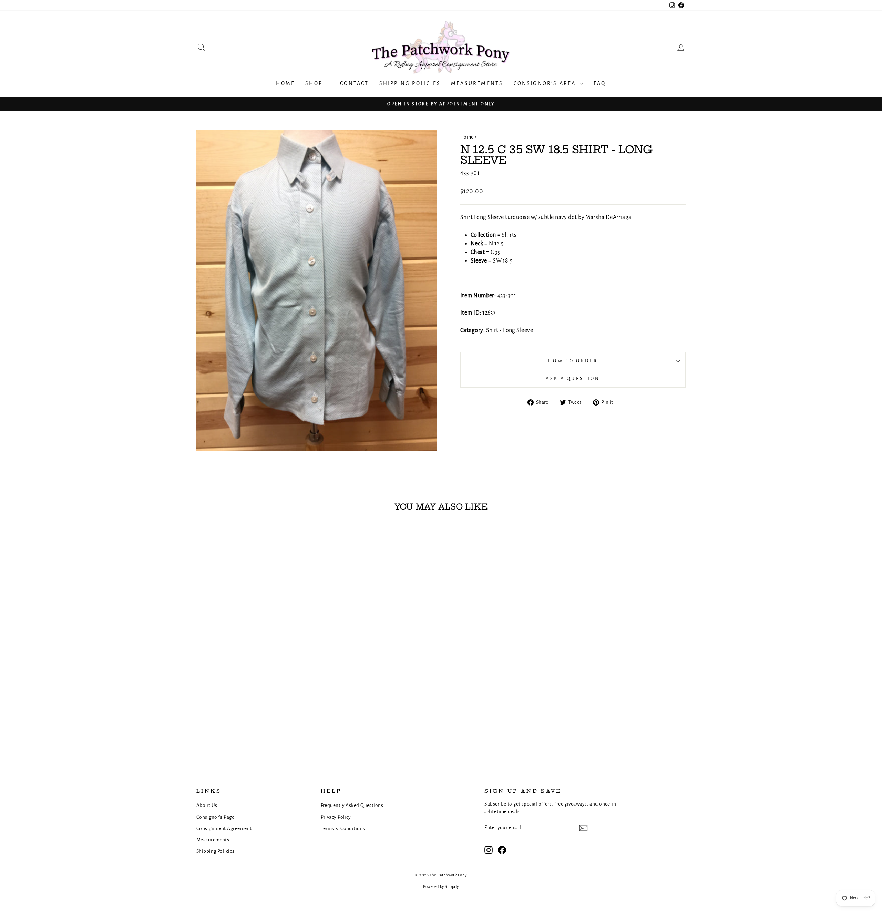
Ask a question (573, 378)
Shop (315, 83)
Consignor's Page (215, 817)
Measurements (477, 83)
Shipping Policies (410, 83)
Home (285, 83)
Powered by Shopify (441, 886)
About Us (206, 805)
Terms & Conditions (343, 828)
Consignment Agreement (224, 828)
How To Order (573, 360)
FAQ (600, 83)
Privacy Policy (336, 817)
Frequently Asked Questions (352, 805)
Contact (354, 83)
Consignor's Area (546, 83)
